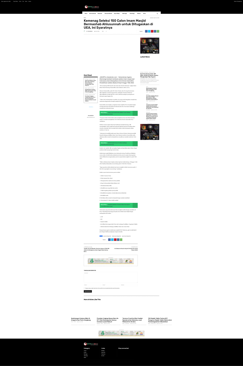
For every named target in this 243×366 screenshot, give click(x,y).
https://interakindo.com (91, 117)
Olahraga (141, 72)
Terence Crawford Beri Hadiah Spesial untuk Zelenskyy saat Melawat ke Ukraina (152, 106)
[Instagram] (224, 1)
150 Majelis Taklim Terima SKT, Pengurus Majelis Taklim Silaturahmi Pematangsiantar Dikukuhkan (160, 320)
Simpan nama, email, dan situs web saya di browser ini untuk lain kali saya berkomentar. (102, 288)
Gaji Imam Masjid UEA (107, 236)
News (85, 17)
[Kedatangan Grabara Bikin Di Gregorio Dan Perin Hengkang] (142, 89)
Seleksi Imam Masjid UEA (116, 236)
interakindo (89, 31)
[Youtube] (229, 1)
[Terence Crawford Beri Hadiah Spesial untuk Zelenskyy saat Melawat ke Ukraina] (142, 105)
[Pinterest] (152, 31)
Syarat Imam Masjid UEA (126, 236)
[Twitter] (227, 1)
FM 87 (147, 92)
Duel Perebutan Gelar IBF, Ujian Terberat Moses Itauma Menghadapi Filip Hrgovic (90, 83)
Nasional (86, 94)
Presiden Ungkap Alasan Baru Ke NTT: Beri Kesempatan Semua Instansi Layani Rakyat (90, 98)
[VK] (155, 31)
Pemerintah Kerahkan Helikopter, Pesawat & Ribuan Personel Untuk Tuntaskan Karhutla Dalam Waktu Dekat (152, 116)
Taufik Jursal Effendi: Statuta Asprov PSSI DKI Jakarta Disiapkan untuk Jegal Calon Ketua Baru (96, 250)
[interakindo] (85, 31)
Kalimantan (148, 112)
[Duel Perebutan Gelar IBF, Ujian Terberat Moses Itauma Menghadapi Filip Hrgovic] (149, 64)
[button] (157, 13)
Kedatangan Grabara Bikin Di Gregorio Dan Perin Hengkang (90, 91)
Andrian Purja (153, 323)
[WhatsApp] (158, 31)
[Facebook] (221, 1)
